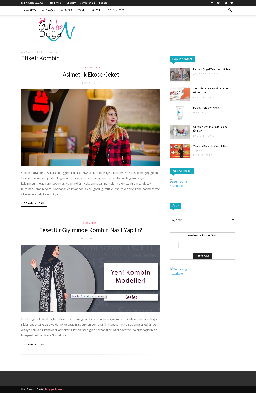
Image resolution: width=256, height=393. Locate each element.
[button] (230, 11)
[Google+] (219, 3)
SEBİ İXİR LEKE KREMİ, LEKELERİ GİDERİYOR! (211, 90)
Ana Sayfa (30, 10)
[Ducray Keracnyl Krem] (180, 113)
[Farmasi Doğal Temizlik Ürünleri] (180, 75)
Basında (103, 2)
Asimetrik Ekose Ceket (91, 75)
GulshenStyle (90, 67)
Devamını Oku (34, 203)
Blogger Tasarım (54, 389)
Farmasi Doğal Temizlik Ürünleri (211, 69)
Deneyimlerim (116, 10)
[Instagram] (225, 3)
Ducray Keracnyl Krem (206, 108)
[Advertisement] (162, 29)
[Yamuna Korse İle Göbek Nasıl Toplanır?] (180, 151)
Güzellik (97, 10)
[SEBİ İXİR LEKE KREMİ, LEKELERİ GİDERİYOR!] (180, 94)
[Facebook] (212, 3)
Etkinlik (81, 10)
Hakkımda (55, 2)
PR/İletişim (70, 2)
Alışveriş (66, 10)
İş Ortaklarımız (87, 2)
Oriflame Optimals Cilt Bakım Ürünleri (210, 129)
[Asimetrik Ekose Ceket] (90, 127)
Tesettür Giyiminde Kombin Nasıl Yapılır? (90, 230)
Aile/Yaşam (49, 10)
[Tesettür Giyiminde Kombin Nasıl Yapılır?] (90, 278)
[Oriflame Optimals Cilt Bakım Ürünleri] (180, 132)
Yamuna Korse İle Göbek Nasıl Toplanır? (211, 148)
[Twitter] (232, 3)
